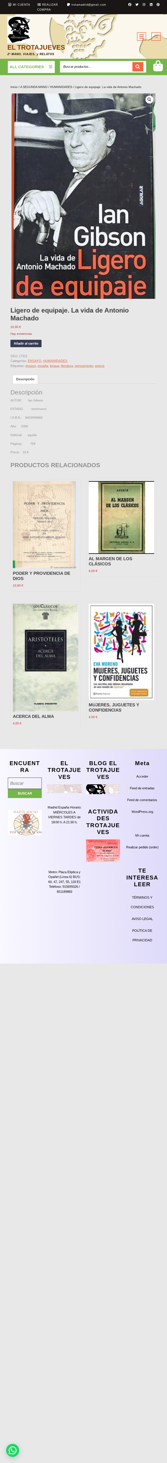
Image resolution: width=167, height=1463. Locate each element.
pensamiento (84, 366)
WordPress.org (142, 812)
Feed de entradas (142, 788)
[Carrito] (158, 69)
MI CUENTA (21, 4)
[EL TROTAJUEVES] (64, 788)
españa (43, 366)
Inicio (14, 87)
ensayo (30, 366)
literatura (67, 366)
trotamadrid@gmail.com (89, 4)
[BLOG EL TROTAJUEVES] (103, 789)
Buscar (137, 66)
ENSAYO (34, 361)
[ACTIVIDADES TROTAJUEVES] (103, 850)
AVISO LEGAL (142, 919)
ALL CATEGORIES (27, 67)
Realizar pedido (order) (142, 847)
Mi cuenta (142, 835)
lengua (54, 366)
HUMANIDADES (61, 87)
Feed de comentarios (142, 800)
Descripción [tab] (25, 379)
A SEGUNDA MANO (33, 87)
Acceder (142, 776)
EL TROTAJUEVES (36, 47)
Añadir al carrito (26, 343)
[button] (149, 99)
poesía (99, 366)
